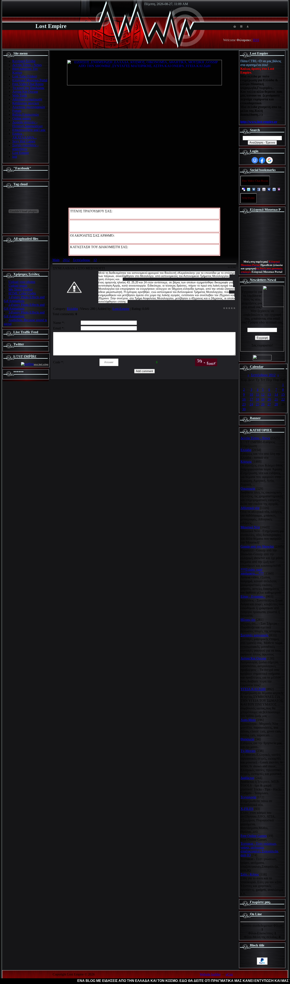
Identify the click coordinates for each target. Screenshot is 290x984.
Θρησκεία (247, 739)
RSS (256, 40)
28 (276, 404)
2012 (66, 260)
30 (244, 409)
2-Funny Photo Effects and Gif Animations (24, 306)
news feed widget (41, 364)
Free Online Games (254, 836)
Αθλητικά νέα (250, 508)
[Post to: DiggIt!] (253, 189)
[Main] (235, 26)
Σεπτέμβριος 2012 (263, 375)
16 (244, 399)
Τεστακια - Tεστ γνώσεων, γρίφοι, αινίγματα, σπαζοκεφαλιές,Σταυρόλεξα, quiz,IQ (260, 849)
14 (276, 394)
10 (251, 394)
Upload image (17, 285)
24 (251, 404)
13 (269, 394)
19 (263, 399)
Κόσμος (246, 461)
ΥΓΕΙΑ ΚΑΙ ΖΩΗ (253, 689)
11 (257, 394)
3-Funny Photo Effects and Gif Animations (24, 314)
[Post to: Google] (263, 189)
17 (251, 399)
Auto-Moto (248, 720)
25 (257, 404)
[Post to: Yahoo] (279, 189)
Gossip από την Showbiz (257, 546)
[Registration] (241, 26)
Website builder (210, 974)
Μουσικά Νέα (250, 527)
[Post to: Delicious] (243, 189)
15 (283, 394)
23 (244, 404)
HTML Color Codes (22, 293)
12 (95, 260)
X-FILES (247, 809)
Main (55, 260)
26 (263, 404)
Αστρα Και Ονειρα (253, 658)
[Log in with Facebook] (262, 160)
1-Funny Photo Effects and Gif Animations (24, 299)
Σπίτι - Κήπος (250, 874)
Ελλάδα (72, 309)
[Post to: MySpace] (269, 189)
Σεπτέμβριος (81, 260)
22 (283, 399)
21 (276, 399)
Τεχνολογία (248, 797)
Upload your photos (21, 282)
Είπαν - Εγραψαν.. (253, 596)
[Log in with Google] (269, 160)
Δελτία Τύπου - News (255, 438)
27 (269, 404)
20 (269, 399)
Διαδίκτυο (247, 778)
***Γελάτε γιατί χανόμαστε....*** (252, 571)
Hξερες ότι (248, 619)
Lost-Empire (121, 309)
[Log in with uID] (255, 160)
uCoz (229, 974)
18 (257, 399)
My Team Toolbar (20, 289)
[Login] (248, 26)
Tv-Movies (248, 751)
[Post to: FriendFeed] (274, 189)
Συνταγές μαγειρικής (254, 635)
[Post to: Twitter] (248, 189)
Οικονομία (248, 488)
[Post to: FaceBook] (258, 189)
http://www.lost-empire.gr (258, 122)
